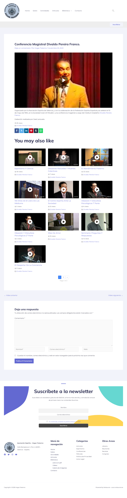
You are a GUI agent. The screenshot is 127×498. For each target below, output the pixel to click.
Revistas (105, 451)
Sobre (35, 11)
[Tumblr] (36, 130)
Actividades (44, 11)
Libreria (104, 446)
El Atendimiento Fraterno (92, 168)
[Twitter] (21, 130)
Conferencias (80, 451)
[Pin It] (31, 130)
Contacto (78, 11)
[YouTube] (16, 454)
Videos (55, 465)
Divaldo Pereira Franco (24, 125)
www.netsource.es (117, 487)
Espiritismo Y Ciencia (24, 168)
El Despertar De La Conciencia (28, 265)
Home (27, 11)
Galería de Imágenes (60, 468)
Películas (79, 454)
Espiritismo (80, 449)
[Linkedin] (26, 130)
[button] (71, 11)
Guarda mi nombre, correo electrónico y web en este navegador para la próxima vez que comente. (56, 356)
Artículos (55, 11)
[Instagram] (12, 454)
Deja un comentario (22, 48)
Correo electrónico (63, 415)
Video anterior (10, 295)
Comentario (20, 318)
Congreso (105, 454)
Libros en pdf (57, 463)
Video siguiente (115, 295)
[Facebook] (17, 130)
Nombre (63, 407)
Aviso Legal (80, 459)
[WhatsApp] (41, 130)
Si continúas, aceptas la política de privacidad (64, 422)
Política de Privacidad (83, 456)
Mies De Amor (54, 233)
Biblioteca (66, 11)
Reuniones (105, 449)
